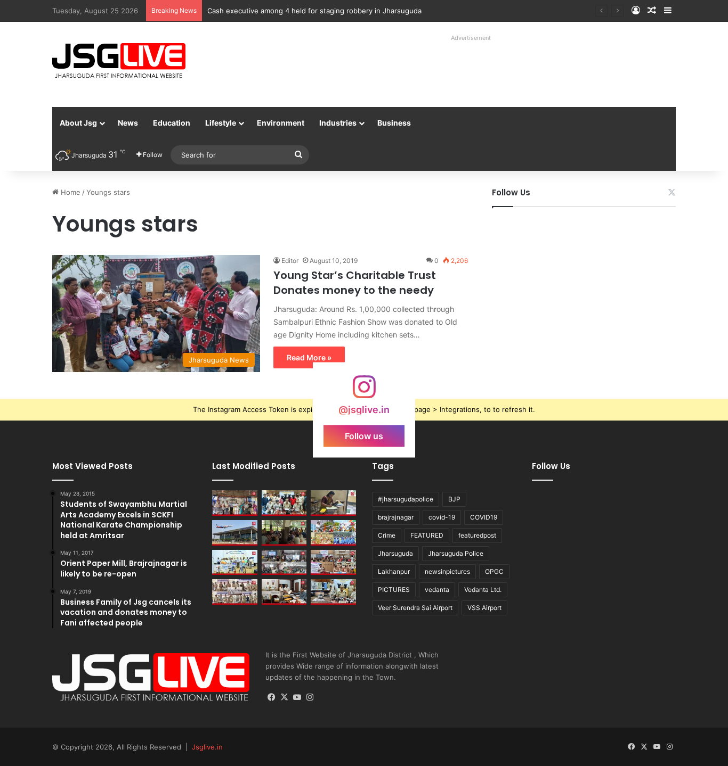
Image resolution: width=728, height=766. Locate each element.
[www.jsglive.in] (118, 60)
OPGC (494, 571)
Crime (386, 535)
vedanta (437, 590)
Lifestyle (220, 122)
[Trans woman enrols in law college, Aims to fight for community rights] (333, 503)
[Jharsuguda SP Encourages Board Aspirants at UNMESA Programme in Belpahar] (333, 562)
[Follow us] (364, 391)
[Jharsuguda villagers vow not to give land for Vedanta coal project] (284, 533)
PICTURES (394, 590)
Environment (280, 122)
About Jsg (78, 122)
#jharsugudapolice (405, 499)
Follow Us (511, 192)
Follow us (364, 435)
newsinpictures (447, 571)
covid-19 (441, 517)
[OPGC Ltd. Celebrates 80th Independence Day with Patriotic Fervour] (333, 533)
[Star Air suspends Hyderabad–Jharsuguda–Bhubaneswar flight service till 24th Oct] (234, 533)
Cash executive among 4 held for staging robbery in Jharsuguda (314, 10)
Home (69, 192)
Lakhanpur (394, 571)
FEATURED (426, 535)
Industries (338, 122)
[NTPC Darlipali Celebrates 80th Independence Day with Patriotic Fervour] (234, 562)
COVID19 (483, 517)
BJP (454, 499)
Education (171, 122)
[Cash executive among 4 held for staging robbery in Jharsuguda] (284, 503)
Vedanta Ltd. (482, 590)
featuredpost (477, 535)
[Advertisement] (459, 69)
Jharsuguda (395, 553)
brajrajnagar (396, 517)
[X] (284, 697)
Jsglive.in (207, 747)
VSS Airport (484, 608)
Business (394, 122)
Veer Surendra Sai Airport (415, 608)
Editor (289, 261)
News (128, 122)
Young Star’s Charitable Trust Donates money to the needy (354, 283)
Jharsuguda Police (455, 553)
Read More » (309, 357)
